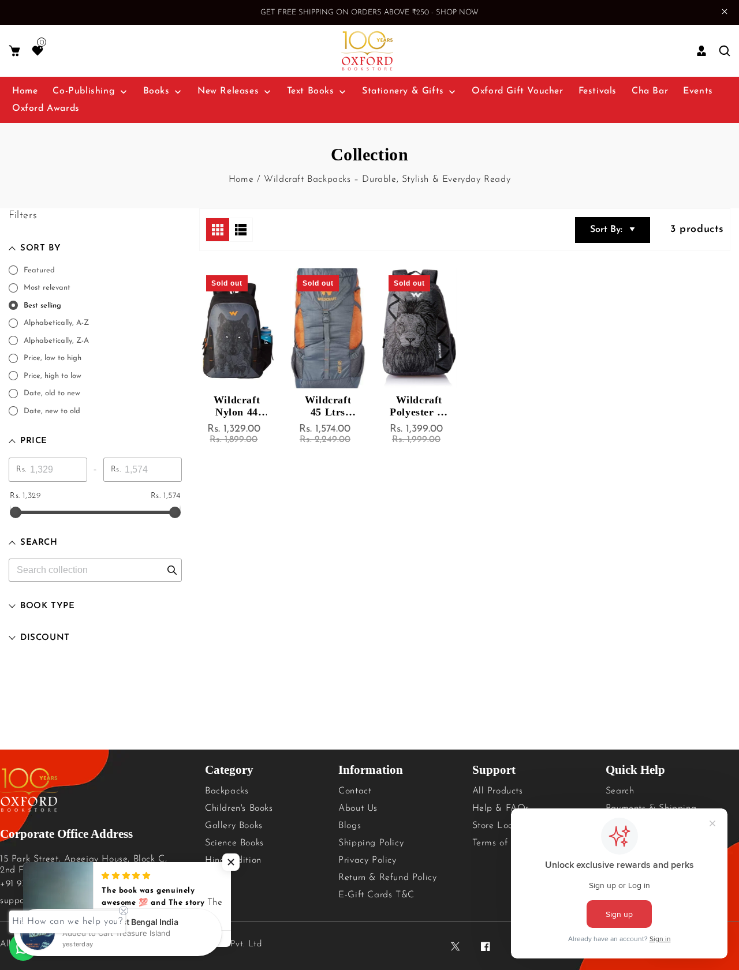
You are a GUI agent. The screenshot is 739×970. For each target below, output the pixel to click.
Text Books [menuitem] (310, 91)
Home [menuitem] (25, 91)
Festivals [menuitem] (597, 91)
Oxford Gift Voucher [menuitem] (517, 91)
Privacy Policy (367, 860)
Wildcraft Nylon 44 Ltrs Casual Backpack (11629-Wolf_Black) (237, 406)
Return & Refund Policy (387, 877)
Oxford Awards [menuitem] (46, 108)
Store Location (503, 825)
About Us (358, 808)
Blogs (349, 825)
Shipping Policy (371, 843)
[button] (14, 51)
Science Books (234, 843)
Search (620, 791)
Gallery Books (234, 825)
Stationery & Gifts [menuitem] (403, 91)
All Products (497, 791)
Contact (354, 791)
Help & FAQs (501, 808)
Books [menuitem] (156, 91)
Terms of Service (507, 843)
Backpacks (226, 791)
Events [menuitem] (698, 91)
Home (241, 179)
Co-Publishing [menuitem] (84, 91)
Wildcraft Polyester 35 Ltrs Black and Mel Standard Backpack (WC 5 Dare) (419, 406)
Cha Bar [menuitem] (650, 91)
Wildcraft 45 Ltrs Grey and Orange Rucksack (328, 406)
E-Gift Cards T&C (376, 895)
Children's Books (239, 808)
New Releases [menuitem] (228, 91)
